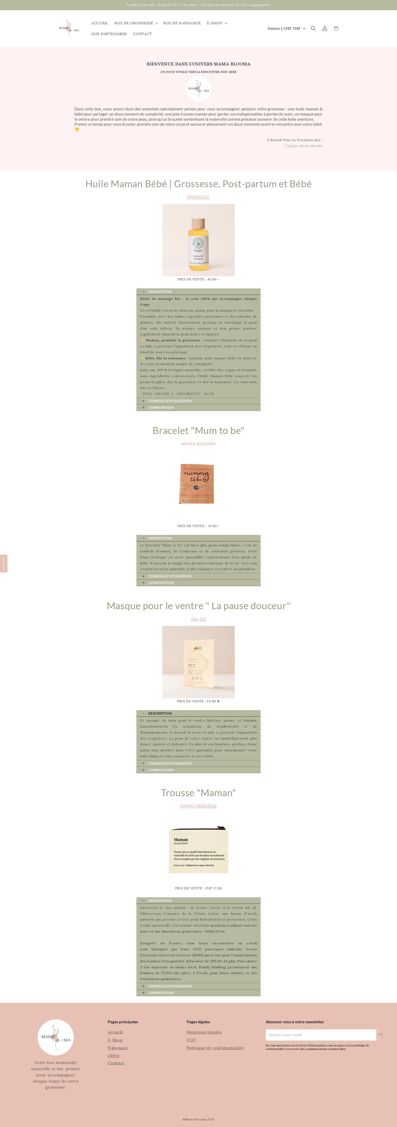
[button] (135, 23)
